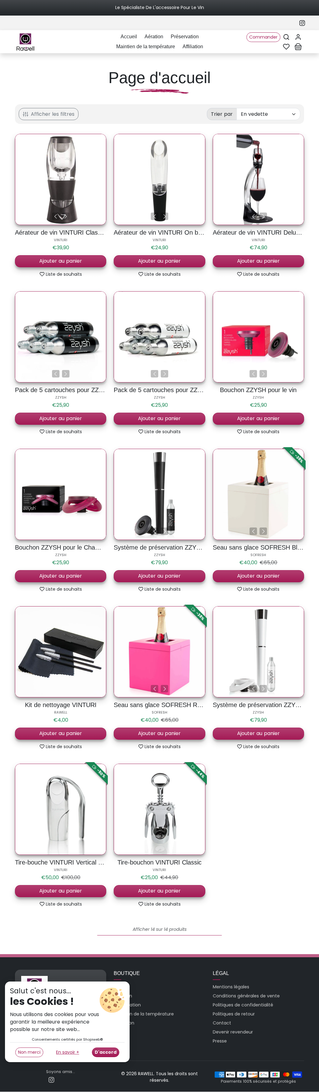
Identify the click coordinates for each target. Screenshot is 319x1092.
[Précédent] (56, 216)
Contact (222, 1023)
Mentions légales (231, 987)
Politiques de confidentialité (243, 1005)
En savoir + (67, 1052)
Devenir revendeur (233, 1032)
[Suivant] (66, 216)
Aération (154, 36)
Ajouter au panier (60, 261)
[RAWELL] (25, 41)
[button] (286, 37)
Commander (263, 37)
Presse (220, 1041)
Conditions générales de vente (246, 996)
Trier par (222, 114)
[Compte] (298, 37)
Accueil (129, 36)
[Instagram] (302, 23)
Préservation (185, 36)
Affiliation (193, 46)
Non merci (29, 1052)
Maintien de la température (145, 46)
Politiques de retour (234, 1014)
